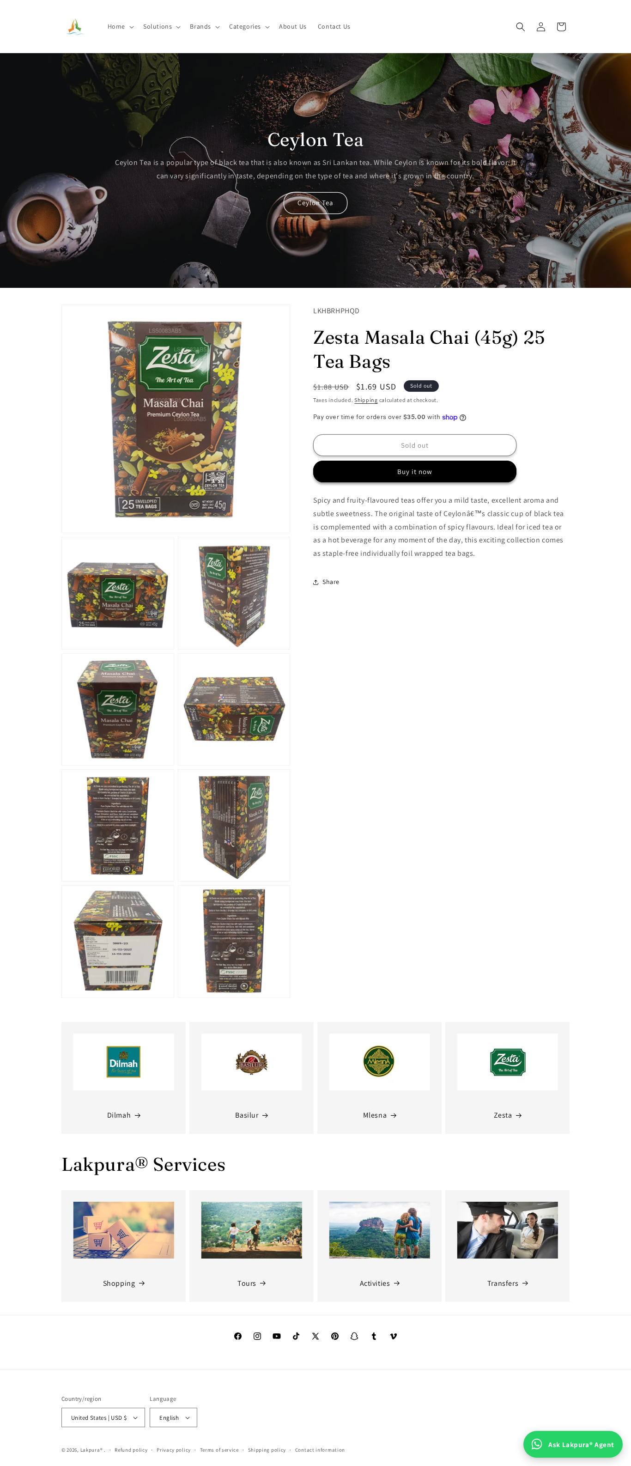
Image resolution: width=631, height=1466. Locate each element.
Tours (246, 1283)
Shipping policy (267, 1450)
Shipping (366, 399)
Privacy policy (174, 1450)
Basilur (246, 1115)
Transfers (502, 1283)
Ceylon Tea (315, 202)
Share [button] (331, 582)
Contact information (320, 1450)
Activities (375, 1283)
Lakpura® (91, 1450)
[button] (120, 26)
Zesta (503, 1115)
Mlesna (375, 1115)
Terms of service (219, 1450)
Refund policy (131, 1450)
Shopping (119, 1283)
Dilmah (119, 1115)
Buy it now (414, 471)
